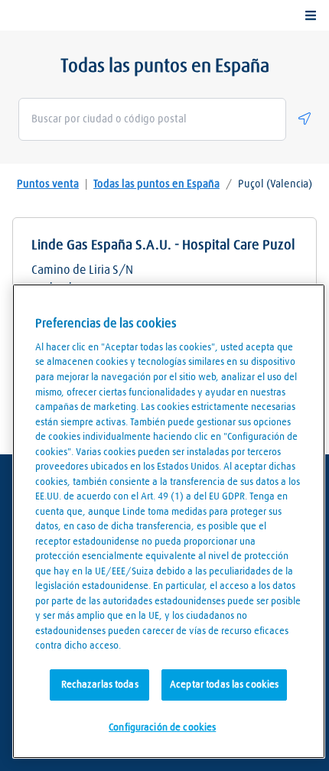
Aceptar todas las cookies (224, 685)
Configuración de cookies (162, 728)
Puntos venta (48, 184)
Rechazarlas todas (99, 685)
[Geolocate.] (304, 118)
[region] (168, 521)
